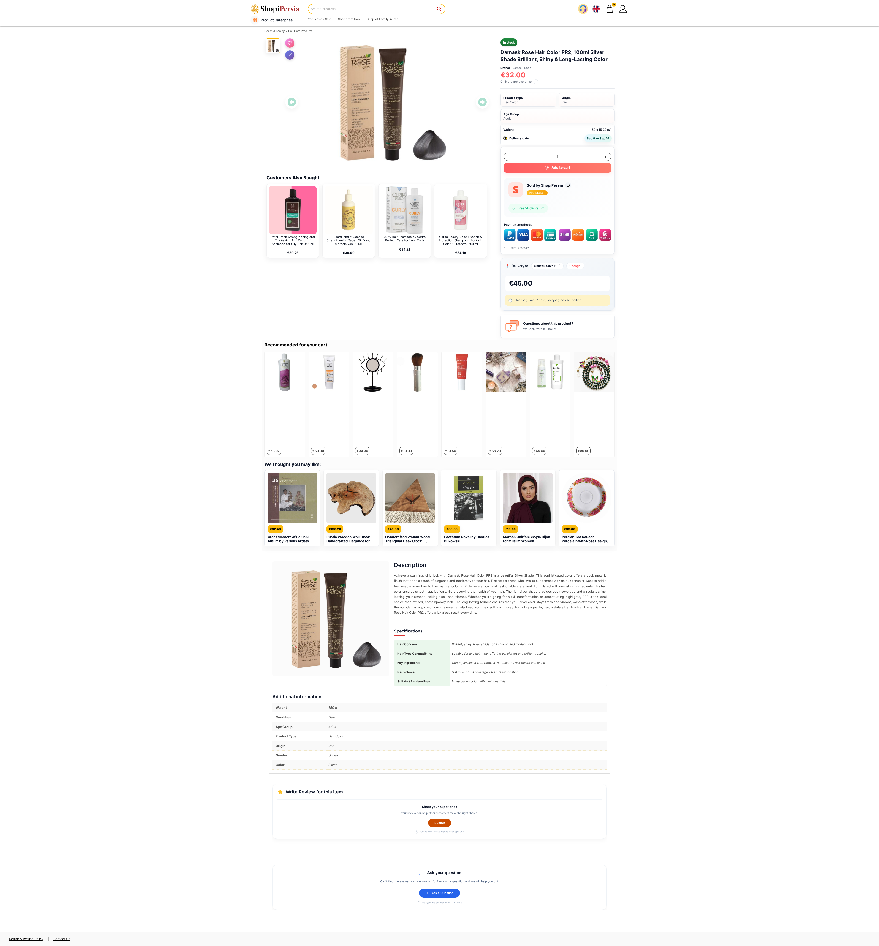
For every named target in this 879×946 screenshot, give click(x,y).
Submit (439, 823)
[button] (623, 9)
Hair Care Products (300, 31)
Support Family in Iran (383, 19)
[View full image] (387, 102)
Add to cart (560, 167)
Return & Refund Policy (26, 939)
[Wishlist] (289, 43)
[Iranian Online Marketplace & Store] (278, 9)
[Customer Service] (583, 8)
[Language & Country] (596, 8)
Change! (575, 266)
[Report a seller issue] (568, 185)
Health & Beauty (274, 31)
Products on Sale (319, 19)
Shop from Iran (349, 19)
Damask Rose (521, 68)
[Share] (289, 55)
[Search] (439, 9)
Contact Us (61, 939)
